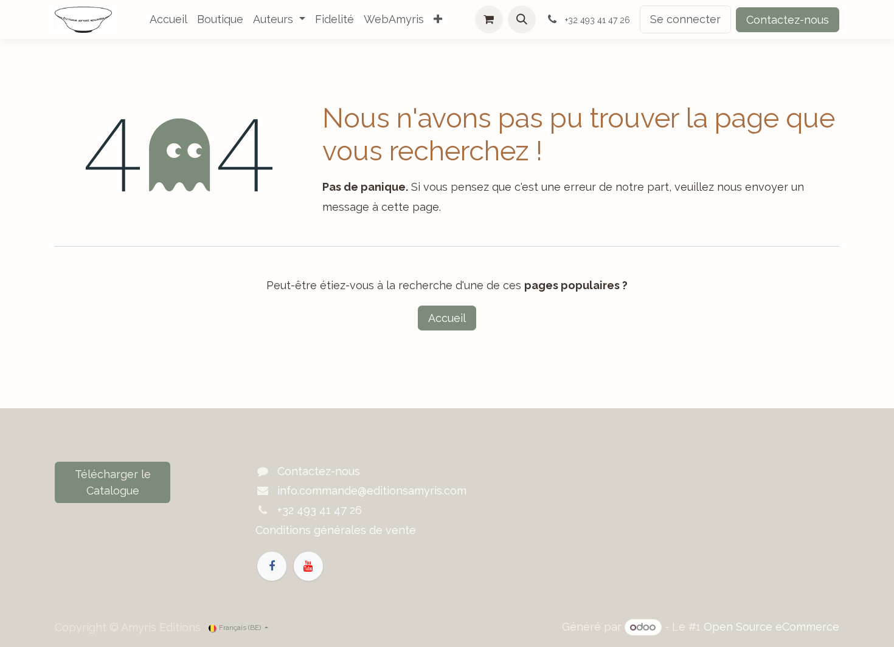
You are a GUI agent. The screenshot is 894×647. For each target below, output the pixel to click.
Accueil (447, 318)
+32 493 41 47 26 (319, 510)
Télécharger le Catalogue (113, 482)
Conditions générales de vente (335, 530)
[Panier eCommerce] (489, 19)
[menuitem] (168, 19)
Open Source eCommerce (771, 626)
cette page (410, 206)
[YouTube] (308, 566)
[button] (522, 19)
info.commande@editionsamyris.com (371, 490)
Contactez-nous (787, 19)
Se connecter (685, 19)
